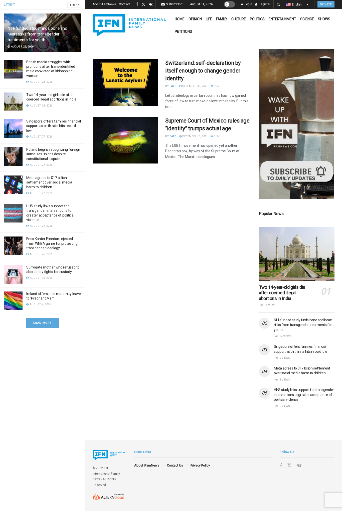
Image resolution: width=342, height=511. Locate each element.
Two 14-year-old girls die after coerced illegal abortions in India (282, 292)
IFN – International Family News (106, 473)
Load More (42, 322)
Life (209, 19)
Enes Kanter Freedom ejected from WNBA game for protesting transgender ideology (52, 243)
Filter (73, 4)
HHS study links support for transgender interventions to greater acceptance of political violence (304, 395)
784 (216, 86)
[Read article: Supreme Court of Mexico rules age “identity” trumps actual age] (125, 140)
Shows (324, 19)
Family (221, 19)
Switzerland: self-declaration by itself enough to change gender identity (203, 71)
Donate (326, 4)
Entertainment (282, 19)
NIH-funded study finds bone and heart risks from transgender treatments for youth (37, 34)
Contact (124, 4)
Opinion (195, 19)
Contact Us (175, 465)
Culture (238, 19)
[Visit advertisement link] (296, 124)
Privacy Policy (200, 465)
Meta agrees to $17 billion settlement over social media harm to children (49, 182)
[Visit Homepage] (129, 25)
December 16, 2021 (195, 136)
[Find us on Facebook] (137, 4)
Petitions (183, 32)
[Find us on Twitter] (143, 4)
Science (307, 19)
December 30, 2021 (195, 86)
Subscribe (174, 4)
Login (248, 4)
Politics (257, 19)
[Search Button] (278, 4)
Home (180, 19)
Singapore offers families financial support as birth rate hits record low (53, 125)
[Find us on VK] (150, 4)
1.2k (216, 136)
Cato (173, 86)
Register (264, 4)
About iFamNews (104, 4)
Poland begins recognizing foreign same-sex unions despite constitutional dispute (53, 154)
